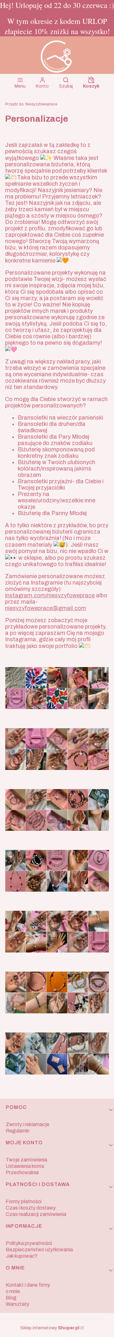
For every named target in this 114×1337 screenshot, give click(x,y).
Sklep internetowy (49, 1328)
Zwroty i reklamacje (27, 1124)
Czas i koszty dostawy (31, 1208)
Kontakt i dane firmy (28, 1285)
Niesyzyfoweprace (31, 104)
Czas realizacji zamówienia (36, 1214)
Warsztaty (17, 1304)
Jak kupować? (21, 1256)
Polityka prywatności (29, 1243)
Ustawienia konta (25, 1166)
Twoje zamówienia (26, 1159)
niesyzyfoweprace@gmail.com (45, 608)
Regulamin (17, 1130)
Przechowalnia (22, 1172)
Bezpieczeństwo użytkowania (39, 1249)
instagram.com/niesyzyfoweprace (50, 595)
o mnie (13, 1291)
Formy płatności (23, 1201)
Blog (11, 1297)
